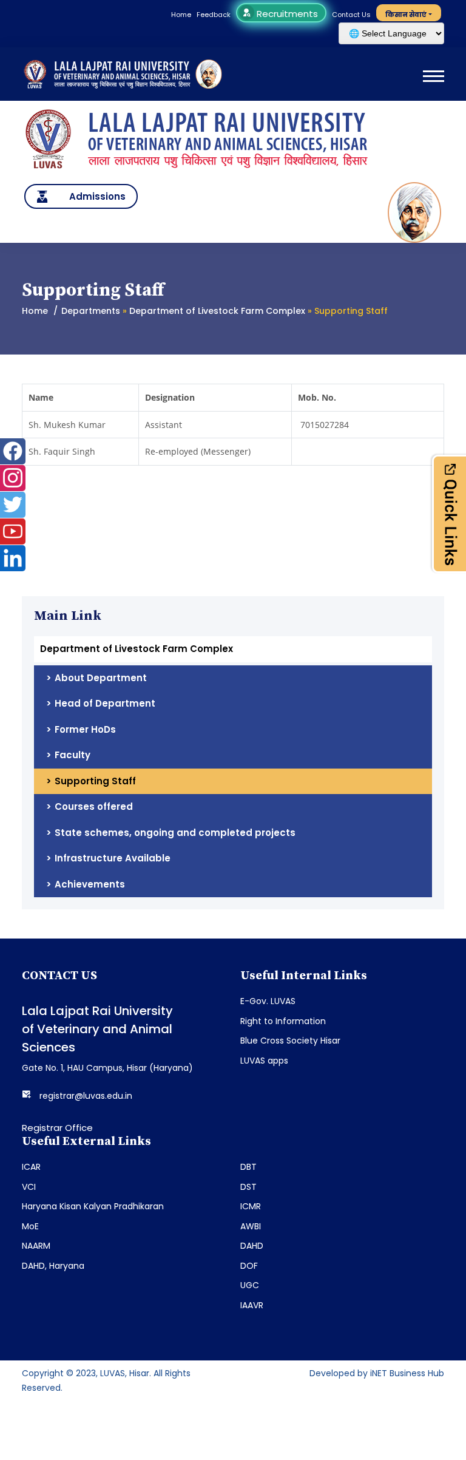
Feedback (214, 14)
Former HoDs (85, 729)
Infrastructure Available (113, 858)
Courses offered (94, 806)
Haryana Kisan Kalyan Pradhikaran (93, 1206)
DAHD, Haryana (53, 1266)
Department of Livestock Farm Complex (217, 311)
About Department (101, 677)
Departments (90, 311)
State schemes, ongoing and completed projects (175, 832)
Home (181, 14)
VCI (29, 1187)
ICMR (250, 1206)
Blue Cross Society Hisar (290, 1040)
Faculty (72, 755)
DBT (248, 1167)
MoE (30, 1226)
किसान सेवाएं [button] (406, 14)
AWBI (250, 1226)
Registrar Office (57, 1127)
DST (248, 1187)
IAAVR (251, 1305)
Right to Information (283, 1021)
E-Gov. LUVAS (267, 1001)
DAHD (251, 1246)
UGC (249, 1285)
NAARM (36, 1246)
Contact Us (351, 14)
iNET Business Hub (407, 1373)
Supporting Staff (95, 781)
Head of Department (105, 703)
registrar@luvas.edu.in (85, 1096)
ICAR (31, 1167)
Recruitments (286, 13)
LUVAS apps (264, 1060)
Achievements (90, 884)
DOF (249, 1266)
